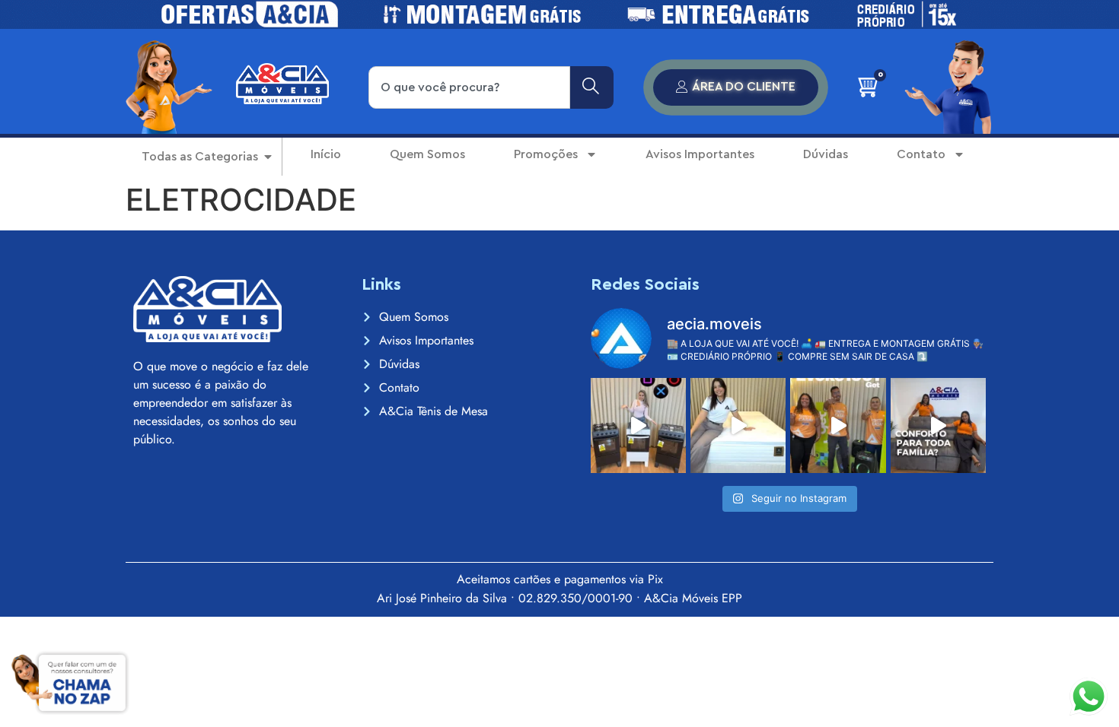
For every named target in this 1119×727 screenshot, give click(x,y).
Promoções (546, 154)
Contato (921, 154)
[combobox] (469, 87)
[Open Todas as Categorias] (268, 157)
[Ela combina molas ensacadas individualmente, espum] (738, 425)
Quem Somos (427, 154)
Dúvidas (825, 154)
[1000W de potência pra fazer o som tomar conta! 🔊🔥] (837, 425)
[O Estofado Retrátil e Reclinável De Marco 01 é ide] (938, 425)
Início (326, 154)
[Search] (592, 87)
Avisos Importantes (700, 154)
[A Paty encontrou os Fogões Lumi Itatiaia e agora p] (638, 425)
